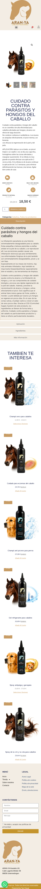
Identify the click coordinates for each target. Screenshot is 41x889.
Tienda (5, 779)
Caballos (15, 217)
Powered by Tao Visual (20, 888)
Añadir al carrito (17, 209)
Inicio (4, 776)
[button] (16, 27)
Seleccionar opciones (20, 423)
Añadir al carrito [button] (20, 491)
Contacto (5, 785)
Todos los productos (28, 217)
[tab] (20, 221)
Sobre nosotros (8, 782)
